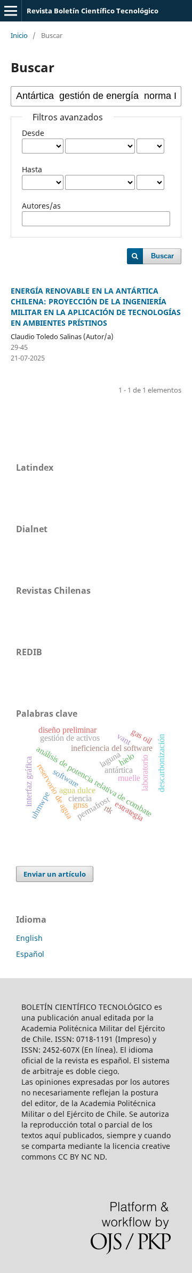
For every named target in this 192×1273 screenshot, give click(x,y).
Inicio (19, 35)
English (29, 938)
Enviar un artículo (54, 874)
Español (30, 954)
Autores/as (41, 206)
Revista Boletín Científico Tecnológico (92, 11)
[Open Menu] (10, 10)
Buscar (162, 256)
